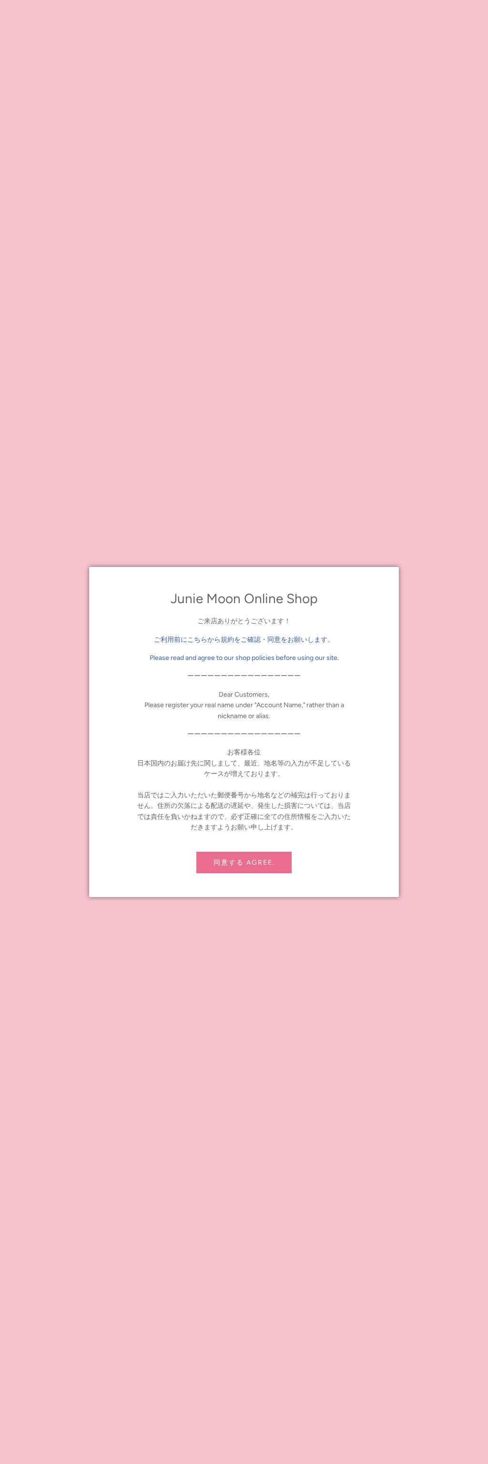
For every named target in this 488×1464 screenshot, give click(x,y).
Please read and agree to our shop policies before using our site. (244, 658)
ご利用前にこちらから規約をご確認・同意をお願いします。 (244, 640)
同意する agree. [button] (244, 862)
